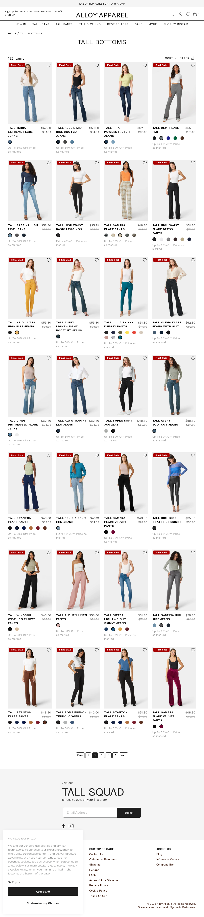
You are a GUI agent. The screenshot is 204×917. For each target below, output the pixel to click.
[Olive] (121, 332)
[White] (162, 239)
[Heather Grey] (107, 431)
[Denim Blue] (73, 722)
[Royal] (169, 138)
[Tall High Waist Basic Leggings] (78, 190)
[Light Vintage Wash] (59, 336)
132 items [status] (16, 58)
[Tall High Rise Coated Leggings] (174, 483)
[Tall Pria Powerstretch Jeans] (126, 93)
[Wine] (114, 532)
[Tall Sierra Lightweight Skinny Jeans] (126, 580)
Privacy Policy (98, 885)
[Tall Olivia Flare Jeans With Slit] (174, 288)
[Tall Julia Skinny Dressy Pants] (126, 288)
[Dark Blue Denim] (107, 629)
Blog (159, 854)
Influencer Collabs (168, 859)
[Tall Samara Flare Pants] (126, 190)
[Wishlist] (188, 14)
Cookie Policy (98, 890)
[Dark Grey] (18, 235)
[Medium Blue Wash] (155, 332)
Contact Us (96, 854)
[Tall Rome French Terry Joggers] (78, 678)
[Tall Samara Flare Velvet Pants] (126, 483)
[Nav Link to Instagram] (72, 827)
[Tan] (32, 528)
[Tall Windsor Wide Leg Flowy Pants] (30, 580)
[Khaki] (183, 239)
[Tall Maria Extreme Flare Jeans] (30, 93)
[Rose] (107, 337)
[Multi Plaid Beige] (121, 235)
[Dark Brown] (183, 138)
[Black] (155, 138)
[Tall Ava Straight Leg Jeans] (78, 386)
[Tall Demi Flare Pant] (174, 93)
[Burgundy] (39, 528)
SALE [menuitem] (138, 24)
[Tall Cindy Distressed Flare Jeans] (30, 386)
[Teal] (121, 337)
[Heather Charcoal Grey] (162, 138)
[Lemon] (128, 332)
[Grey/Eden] (128, 235)
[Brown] (176, 239)
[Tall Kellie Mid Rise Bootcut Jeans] (78, 93)
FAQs (92, 875)
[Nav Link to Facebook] (64, 827)
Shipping (94, 864)
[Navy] (190, 239)
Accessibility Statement (104, 880)
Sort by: (169, 58)
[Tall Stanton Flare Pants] (30, 483)
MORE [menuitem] (153, 24)
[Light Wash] (59, 528)
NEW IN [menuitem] (21, 24)
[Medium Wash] (11, 142)
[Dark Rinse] (59, 142)
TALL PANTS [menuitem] (64, 24)
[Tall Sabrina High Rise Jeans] (30, 190)
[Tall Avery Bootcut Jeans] (174, 386)
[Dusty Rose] (59, 625)
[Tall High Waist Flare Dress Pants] (174, 190)
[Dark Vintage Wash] (155, 431)
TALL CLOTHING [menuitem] (90, 24)
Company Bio (165, 864)
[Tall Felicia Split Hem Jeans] (78, 483)
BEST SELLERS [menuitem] (118, 24)
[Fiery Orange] (135, 332)
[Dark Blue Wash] (107, 142)
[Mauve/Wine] (135, 235)
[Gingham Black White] (114, 337)
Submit (129, 812)
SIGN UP (10, 15)
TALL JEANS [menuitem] (40, 24)
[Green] (176, 138)
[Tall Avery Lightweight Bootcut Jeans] (78, 288)
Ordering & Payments (103, 859)
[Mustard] (18, 332)
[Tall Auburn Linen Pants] (78, 580)
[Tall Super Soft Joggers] (126, 386)
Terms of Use (98, 896)
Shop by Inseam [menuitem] (176, 24)
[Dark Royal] (25, 528)
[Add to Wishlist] (48, 65)
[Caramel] (114, 235)
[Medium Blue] (114, 142)
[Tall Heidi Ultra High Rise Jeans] (30, 288)
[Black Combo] (169, 239)
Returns (94, 870)
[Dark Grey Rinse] (66, 142)
